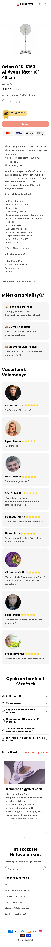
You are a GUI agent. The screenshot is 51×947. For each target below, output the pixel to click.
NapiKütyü (29, 940)
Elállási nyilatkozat (14, 902)
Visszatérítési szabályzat (18, 908)
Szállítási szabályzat (15, 914)
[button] (5, 4)
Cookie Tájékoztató (15, 896)
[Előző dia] (20, 838)
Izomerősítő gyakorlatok (24, 789)
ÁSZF (7, 884)
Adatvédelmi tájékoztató (17, 890)
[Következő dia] (31, 838)
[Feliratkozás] (43, 869)
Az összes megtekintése (37, 752)
